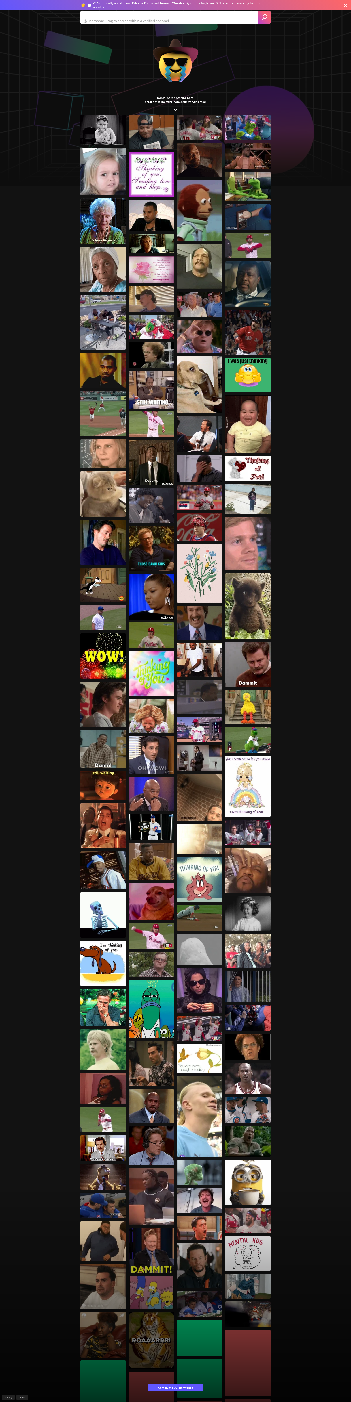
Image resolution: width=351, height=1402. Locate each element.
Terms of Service (172, 3)
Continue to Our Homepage (175, 1387)
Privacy (8, 1397)
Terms (22, 1397)
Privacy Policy (142, 3)
